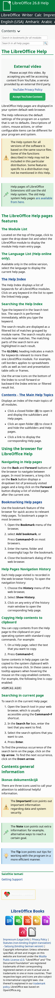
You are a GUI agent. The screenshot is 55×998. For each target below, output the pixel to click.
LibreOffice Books (27, 911)
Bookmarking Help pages (22, 502)
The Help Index (14, 279)
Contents (9, 30)
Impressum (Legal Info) (16, 939)
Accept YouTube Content (27, 96)
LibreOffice (10, 14)
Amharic (32, 21)
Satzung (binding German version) (23, 946)
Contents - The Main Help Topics (27, 394)
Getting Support (12, 879)
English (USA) (12, 21)
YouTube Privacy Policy (27, 89)
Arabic (46, 21)
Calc (38, 14)
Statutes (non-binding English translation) (27, 942)
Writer (27, 14)
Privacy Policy (39, 939)
